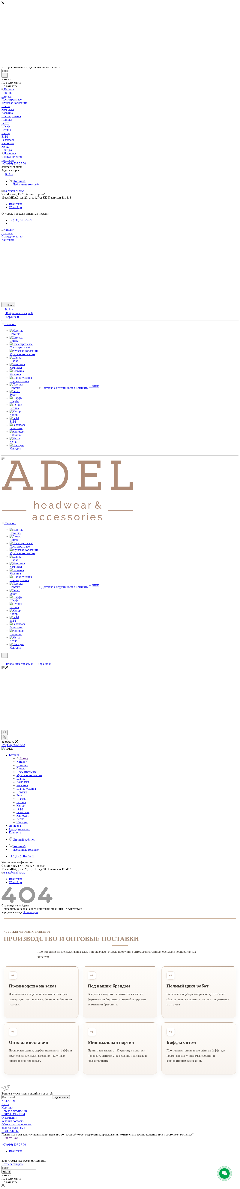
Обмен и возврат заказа (17, 1124)
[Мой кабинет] (3, 660)
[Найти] (5, 75)
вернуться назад (12, 912)
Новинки (7, 1107)
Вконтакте (15, 203)
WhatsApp (15, 207)
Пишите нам (10, 1137)
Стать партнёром (13, 1141)
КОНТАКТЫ (10, 1131)
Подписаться (60, 1097)
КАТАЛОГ (9, 1100)
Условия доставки (13, 1121)
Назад (24, 758)
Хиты (5, 1104)
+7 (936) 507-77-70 (14, 163)
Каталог (21, 761)
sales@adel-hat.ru (14, 190)
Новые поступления (14, 1110)
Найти (6, 1171)
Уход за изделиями (13, 1127)
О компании (9, 1117)
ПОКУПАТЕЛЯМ (13, 1114)
